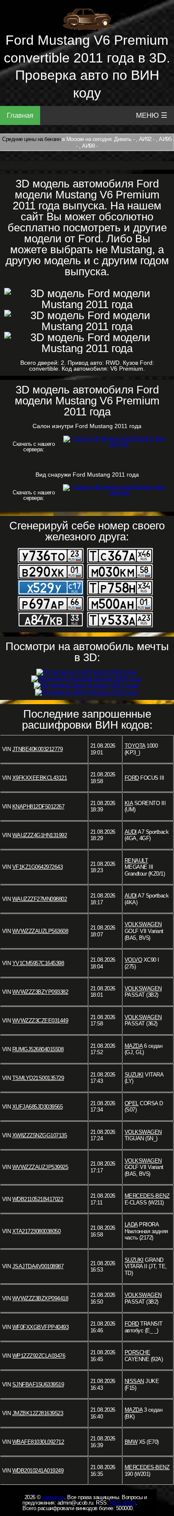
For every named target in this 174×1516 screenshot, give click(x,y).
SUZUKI (134, 1074)
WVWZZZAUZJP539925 (40, 1167)
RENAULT (136, 860)
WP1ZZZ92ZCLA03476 (38, 1356)
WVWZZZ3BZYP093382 (40, 992)
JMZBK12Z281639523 (37, 1413)
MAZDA (134, 1046)
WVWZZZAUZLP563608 (40, 931)
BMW (131, 1442)
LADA (131, 1224)
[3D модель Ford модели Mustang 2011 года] (87, 299)
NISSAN (134, 1381)
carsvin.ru (53, 1497)
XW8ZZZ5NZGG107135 (39, 1135)
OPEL (132, 1103)
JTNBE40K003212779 (37, 749)
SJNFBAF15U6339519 (38, 1384)
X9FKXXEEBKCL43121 (39, 778)
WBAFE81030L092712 (38, 1442)
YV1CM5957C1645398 (38, 963)
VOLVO (133, 960)
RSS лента (123, 1503)
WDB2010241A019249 (38, 1470)
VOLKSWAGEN (143, 924)
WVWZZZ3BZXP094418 (40, 1298)
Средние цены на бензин (31, 139)
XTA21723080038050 (36, 1231)
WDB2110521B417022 (37, 1199)
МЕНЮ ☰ (151, 115)
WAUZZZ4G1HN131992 (39, 835)
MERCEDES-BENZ (147, 1196)
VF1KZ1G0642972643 (37, 867)
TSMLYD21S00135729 (38, 1078)
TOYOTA (135, 746)
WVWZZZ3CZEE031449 (40, 1020)
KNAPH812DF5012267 (38, 806)
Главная (20, 115)
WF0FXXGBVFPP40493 (40, 1327)
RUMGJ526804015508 (38, 1049)
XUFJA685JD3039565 (37, 1107)
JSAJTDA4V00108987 (38, 1266)
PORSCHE (137, 1352)
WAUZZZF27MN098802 (39, 899)
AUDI (131, 832)
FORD (132, 778)
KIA (129, 803)
